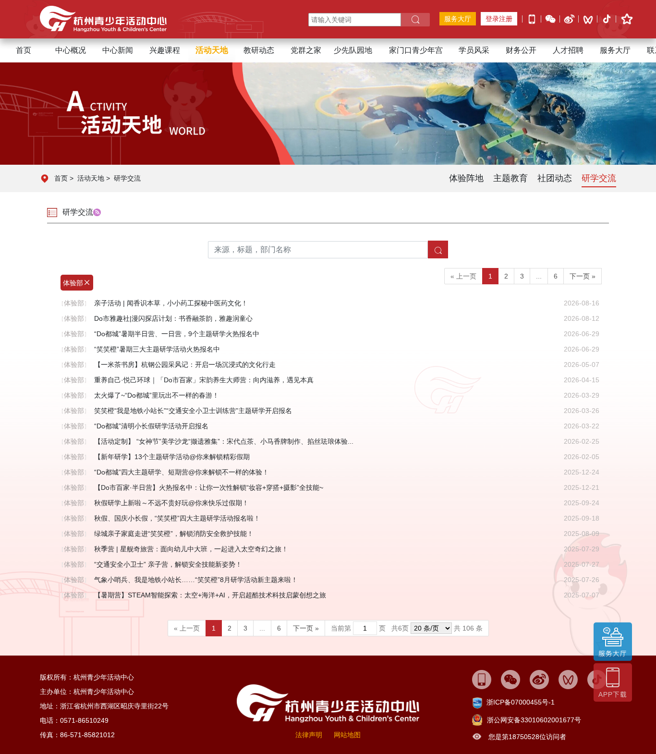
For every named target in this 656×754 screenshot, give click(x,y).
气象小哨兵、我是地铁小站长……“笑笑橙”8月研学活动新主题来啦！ (196, 580)
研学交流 (127, 178)
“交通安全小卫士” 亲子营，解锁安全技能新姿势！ (168, 564)
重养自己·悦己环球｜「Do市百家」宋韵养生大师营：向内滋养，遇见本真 (204, 380)
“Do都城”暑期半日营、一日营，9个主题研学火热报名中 (176, 334)
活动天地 (90, 178)
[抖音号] (606, 20)
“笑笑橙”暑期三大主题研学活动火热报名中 (157, 349)
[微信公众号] (551, 18)
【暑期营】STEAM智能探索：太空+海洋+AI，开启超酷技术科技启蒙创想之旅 (210, 595)
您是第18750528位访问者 (527, 737)
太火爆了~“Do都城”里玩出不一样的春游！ (156, 395)
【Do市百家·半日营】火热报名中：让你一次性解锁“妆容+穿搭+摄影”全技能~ (208, 487)
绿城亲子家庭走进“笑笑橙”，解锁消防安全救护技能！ (174, 533)
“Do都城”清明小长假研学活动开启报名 (151, 426)
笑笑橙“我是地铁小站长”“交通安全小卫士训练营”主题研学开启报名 (193, 410)
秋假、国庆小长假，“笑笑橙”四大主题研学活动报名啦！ (177, 518)
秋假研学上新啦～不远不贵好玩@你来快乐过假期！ (171, 503)
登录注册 (499, 19)
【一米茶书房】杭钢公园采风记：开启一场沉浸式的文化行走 (185, 364)
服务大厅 (457, 19)
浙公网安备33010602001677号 (534, 720)
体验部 (73, 283)
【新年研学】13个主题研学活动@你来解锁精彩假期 (172, 457)
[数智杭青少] (481, 679)
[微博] (569, 18)
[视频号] (588, 19)
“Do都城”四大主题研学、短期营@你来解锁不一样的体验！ (181, 472)
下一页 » (582, 276)
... (539, 276)
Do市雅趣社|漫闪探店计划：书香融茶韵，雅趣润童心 (173, 318)
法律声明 (308, 735)
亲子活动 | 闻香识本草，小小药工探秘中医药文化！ (171, 303)
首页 (23, 50)
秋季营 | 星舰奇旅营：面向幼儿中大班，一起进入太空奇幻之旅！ (191, 549)
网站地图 (347, 735)
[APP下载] (532, 18)
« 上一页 (463, 276)
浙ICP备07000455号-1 (520, 702)
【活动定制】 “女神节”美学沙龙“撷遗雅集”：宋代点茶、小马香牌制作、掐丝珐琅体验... (223, 441)
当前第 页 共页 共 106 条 (407, 628)
